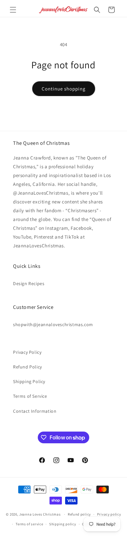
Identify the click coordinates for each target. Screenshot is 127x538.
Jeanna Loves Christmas (40, 514)
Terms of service (29, 524)
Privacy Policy (27, 352)
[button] (13, 10)
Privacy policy (109, 514)
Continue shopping (64, 89)
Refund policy (79, 514)
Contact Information (34, 411)
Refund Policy (27, 367)
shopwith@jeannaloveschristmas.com (53, 324)
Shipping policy (62, 524)
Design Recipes (28, 283)
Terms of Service (30, 396)
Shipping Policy (29, 381)
